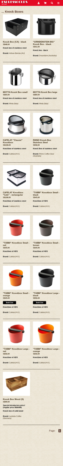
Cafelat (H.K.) (14, 154)
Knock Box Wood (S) (13, 399)
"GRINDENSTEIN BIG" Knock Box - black (44, 43)
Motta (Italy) (13, 104)
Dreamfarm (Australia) (48, 56)
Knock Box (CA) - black (14, 42)
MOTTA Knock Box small (15, 92)
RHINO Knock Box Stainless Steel (42, 141)
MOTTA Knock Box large (45, 92)
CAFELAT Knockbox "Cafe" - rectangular (13, 193)
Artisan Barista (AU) (17, 53)
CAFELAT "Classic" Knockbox (12, 141)
